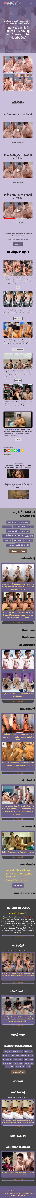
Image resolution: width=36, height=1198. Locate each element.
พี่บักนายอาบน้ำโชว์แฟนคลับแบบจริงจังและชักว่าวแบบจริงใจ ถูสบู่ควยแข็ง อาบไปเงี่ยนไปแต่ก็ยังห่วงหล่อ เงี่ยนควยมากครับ (18, 587)
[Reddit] (8, 450)
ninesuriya (18, 318)
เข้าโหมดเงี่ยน (24, 1193)
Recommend (12, 21)
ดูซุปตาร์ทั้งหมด (18, 885)
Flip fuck (20, 1067)
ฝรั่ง (19, 535)
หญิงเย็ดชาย (23, 522)
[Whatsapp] (12, 450)
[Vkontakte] (18, 450)
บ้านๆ (28, 21)
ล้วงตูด (12, 522)
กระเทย (7, 540)
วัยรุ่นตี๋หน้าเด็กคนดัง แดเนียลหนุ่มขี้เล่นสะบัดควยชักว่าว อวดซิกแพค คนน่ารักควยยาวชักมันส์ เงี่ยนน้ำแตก (18, 737)
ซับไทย (10, 545)
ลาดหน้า (29, 1059)
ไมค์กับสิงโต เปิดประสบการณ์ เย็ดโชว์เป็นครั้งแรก (18, 852)
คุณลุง (8, 1052)
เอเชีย (25, 23)
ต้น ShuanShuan (21, 870)
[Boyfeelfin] (12, 3)
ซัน (18, 287)
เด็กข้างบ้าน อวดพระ (18, 670)
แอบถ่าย (9, 1067)
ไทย (28, 23)
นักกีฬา (7, 1059)
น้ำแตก (24, 21)
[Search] (27, 3)
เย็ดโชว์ (6, 21)
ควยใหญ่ (7, 527)
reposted (13, 531)
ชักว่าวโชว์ (9, 1191)
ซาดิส (11, 1193)
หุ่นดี (16, 23)
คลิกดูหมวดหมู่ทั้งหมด (18, 551)
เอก (29, 880)
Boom (16, 877)
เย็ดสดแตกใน (27, 1055)
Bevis (9, 870)
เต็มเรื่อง (25, 531)
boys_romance (18, 349)
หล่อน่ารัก (11, 23)
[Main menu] (31, 3)
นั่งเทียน (19, 21)
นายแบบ (17, 1052)
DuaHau (18, 380)
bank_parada (24, 877)
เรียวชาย (15, 1191)
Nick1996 (18, 244)
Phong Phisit (12, 880)
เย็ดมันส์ (20, 23)
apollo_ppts (24, 873)
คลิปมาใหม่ (22, 1195)
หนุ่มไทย (20, 1191)
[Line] (15, 450)
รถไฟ (29, 536)
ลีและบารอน (10, 873)
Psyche (18, 439)
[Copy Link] (22, 450)
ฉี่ (28, 1067)
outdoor (29, 1063)
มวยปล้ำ (8, 535)
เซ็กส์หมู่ (7, 1193)
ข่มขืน (6, 1055)
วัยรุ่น (28, 1052)
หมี (30, 527)
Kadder (23, 880)
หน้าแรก (3, 1191)
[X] (5, 450)
